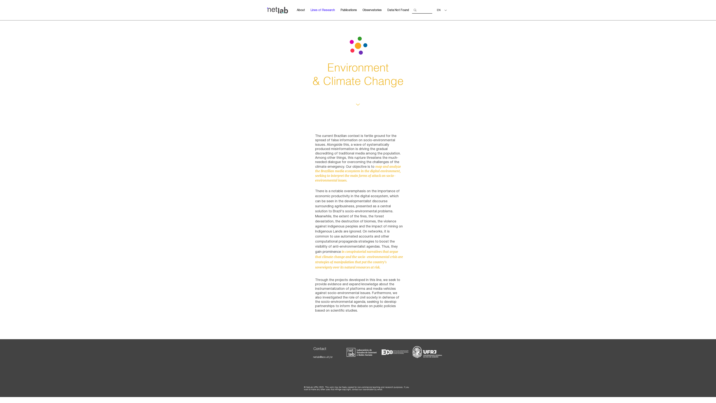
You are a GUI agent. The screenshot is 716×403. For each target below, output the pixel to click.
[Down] (358, 104)
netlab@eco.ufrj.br (323, 356)
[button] (372, 10)
